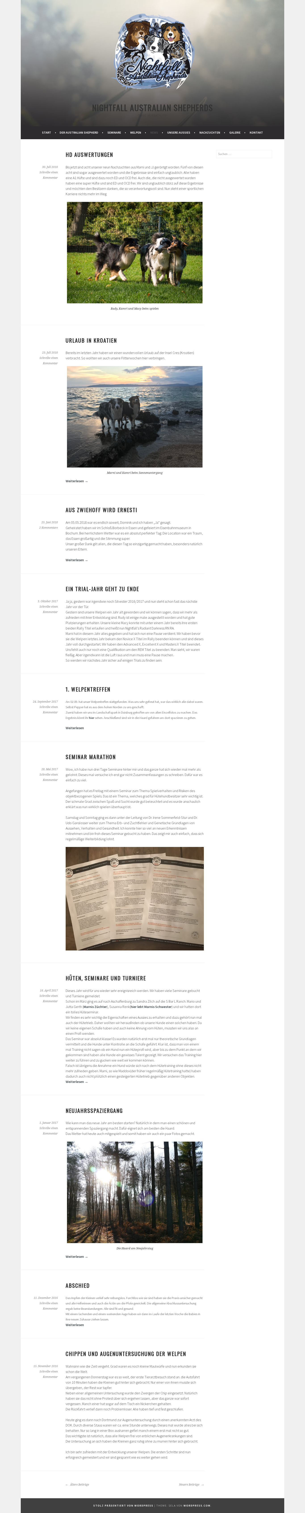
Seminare (114, 132)
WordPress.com (197, 1505)
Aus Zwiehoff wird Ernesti (101, 510)
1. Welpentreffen (88, 689)
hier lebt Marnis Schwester (151, 1006)
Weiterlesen (77, 481)
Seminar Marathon (92, 757)
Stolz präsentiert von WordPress (123, 1505)
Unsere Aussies (178, 132)
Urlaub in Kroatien (91, 340)
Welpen (135, 132)
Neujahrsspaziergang (94, 1110)
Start (46, 132)
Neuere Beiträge (189, 1484)
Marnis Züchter (95, 1006)
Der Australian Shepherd (79, 132)
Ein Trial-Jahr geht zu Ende (102, 589)
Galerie (234, 132)
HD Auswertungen (89, 154)
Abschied (78, 1285)
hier (91, 718)
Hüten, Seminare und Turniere (106, 978)
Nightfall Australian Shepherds (152, 107)
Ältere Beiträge (79, 1484)
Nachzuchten (209, 132)
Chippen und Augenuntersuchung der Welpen (126, 1353)
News (154, 132)
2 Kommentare (48, 527)
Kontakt (256, 132)
